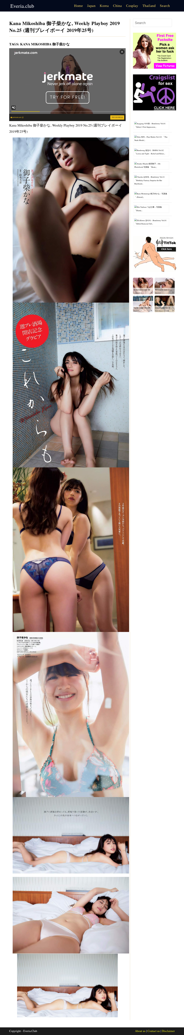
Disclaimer (168, 1031)
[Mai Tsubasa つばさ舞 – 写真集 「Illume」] (152, 208)
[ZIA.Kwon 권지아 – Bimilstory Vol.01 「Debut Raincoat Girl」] (152, 222)
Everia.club (22, 5)
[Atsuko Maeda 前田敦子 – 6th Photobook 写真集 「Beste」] (152, 165)
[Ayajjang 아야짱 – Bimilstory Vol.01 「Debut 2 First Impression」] (152, 125)
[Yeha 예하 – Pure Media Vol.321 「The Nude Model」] (152, 138)
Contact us (153, 1031)
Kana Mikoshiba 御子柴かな (45, 43)
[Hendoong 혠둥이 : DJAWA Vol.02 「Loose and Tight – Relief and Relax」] (152, 151)
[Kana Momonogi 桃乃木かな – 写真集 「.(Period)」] (152, 195)
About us (140, 1031)
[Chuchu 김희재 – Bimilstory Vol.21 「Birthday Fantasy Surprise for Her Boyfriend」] (152, 180)
